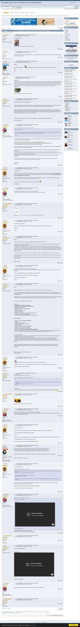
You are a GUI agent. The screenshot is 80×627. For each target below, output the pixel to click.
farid (68, 138)
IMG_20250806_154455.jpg (19, 46)
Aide (66, 32)
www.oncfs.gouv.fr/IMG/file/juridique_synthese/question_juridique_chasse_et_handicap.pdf (29, 192)
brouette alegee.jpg (18, 93)
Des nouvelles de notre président (70, 79)
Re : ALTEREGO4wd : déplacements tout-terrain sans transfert (27, 98)
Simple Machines (44, 622)
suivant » (62, 27)
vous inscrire (19, 6)
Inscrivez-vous (68, 40)
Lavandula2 (66, 92)
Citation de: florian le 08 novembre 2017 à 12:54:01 (22, 497)
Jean (74, 70)
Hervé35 (72, 76)
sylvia (75, 85)
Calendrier (67, 35)
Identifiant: (67, 20)
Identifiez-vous (68, 39)
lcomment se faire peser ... (68, 88)
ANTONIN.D (6, 124)
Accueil (67, 29)
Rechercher (68, 33)
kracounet (6, 34)
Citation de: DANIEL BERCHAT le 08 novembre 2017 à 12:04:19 (23, 377)
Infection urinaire (67, 73)
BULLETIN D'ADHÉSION (71, 52)
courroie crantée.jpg (18, 403)
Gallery (67, 36)
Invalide (5, 167)
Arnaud (69, 120)
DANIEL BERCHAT (8, 203)
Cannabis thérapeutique (68, 85)
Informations (33, 625)
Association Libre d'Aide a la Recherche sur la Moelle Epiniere (21, 2)
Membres (67, 37)
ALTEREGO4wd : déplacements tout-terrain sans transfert (25, 34)
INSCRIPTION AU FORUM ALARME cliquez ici (71, 8)
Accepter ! (73, 625)
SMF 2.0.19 (35, 622)
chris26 (5, 61)
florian (5, 98)
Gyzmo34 (69, 125)
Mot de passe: (67, 21)
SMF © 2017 (40, 622)
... (6, 28)
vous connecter (12, 6)
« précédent (58, 27)
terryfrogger (70, 144)
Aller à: (48, 615)
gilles (5, 445)
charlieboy (69, 122)
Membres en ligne (68, 108)
